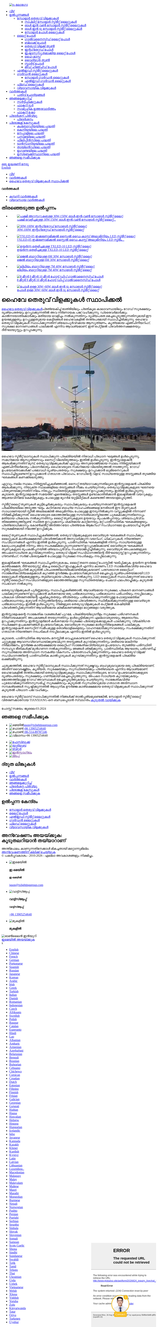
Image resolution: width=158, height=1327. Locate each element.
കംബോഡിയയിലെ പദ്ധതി (36, 126)
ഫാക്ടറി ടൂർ (25, 105)
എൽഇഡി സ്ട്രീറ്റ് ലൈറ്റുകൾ (37, 70)
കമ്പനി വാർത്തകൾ (23, 196)
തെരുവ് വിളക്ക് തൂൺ (40, 46)
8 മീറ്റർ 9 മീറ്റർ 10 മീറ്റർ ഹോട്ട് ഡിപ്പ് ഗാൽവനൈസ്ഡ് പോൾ (58, 280)
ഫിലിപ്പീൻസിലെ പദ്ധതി (34, 140)
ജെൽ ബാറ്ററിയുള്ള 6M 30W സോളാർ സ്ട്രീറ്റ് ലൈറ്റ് (53, 259)
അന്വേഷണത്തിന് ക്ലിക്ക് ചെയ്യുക (28, 852)
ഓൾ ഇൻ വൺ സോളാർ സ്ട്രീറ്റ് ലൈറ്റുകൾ (55, 25)
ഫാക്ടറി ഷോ (26, 112)
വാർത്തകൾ (18, 91)
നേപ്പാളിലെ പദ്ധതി (30, 133)
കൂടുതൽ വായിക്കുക (105, 700)
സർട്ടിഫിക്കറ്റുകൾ (29, 101)
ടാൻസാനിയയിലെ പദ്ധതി (36, 143)
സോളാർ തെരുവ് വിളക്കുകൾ (38, 18)
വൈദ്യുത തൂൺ (37, 60)
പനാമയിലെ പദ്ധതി (31, 136)
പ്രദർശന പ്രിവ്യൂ (23, 115)
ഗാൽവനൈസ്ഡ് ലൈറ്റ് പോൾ (47, 39)
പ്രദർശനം (25, 119)
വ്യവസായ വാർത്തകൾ (27, 200)
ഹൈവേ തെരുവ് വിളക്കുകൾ (22, 309)
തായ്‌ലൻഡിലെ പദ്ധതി (33, 147)
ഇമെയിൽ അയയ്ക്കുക (18, 939)
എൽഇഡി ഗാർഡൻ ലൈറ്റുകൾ (48, 81)
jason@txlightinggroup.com (40, 725)
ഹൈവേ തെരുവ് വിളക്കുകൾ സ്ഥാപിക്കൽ (39, 181)
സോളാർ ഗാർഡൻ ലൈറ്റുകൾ (47, 77)
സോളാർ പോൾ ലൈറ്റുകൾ (44, 32)
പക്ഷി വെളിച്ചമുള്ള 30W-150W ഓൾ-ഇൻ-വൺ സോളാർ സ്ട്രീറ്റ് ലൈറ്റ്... (66, 219)
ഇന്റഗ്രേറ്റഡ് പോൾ (39, 49)
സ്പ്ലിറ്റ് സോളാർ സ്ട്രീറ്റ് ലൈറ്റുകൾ (51, 21)
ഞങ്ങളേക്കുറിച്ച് (20, 98)
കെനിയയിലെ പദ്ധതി (32, 129)
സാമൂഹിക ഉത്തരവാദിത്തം (36, 108)
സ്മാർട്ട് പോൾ (34, 63)
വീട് (11, 11)
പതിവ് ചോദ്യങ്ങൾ (31, 95)
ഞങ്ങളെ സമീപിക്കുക (24, 157)
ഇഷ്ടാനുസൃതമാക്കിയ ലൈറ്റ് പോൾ (50, 53)
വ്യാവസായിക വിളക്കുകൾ (36, 88)
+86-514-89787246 (35, 732)
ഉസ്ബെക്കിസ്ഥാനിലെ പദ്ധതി (38, 154)
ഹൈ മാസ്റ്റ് (33, 56)
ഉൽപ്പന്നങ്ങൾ (19, 14)
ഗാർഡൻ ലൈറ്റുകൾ (32, 74)
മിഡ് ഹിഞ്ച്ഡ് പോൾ (41, 67)
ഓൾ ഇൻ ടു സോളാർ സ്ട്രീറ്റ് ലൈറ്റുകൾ (53, 28)
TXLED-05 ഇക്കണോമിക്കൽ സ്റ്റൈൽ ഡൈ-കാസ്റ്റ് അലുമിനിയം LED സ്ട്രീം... (70, 239)
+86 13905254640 (34, 728)
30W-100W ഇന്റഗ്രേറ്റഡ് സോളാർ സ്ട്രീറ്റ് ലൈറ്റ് (50, 229)
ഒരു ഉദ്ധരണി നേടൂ (15, 164)
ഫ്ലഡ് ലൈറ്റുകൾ (30, 84)
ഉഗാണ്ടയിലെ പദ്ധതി (32, 150)
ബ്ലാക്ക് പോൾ (35, 42)
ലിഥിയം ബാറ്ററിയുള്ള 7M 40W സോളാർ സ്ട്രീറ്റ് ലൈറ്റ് (54, 270)
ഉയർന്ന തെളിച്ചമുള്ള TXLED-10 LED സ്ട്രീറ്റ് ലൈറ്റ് (52, 249)
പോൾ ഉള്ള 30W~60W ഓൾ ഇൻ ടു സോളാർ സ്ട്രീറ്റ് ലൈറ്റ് (58, 290)
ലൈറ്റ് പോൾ (26, 35)
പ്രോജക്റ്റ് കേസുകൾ (24, 122)
